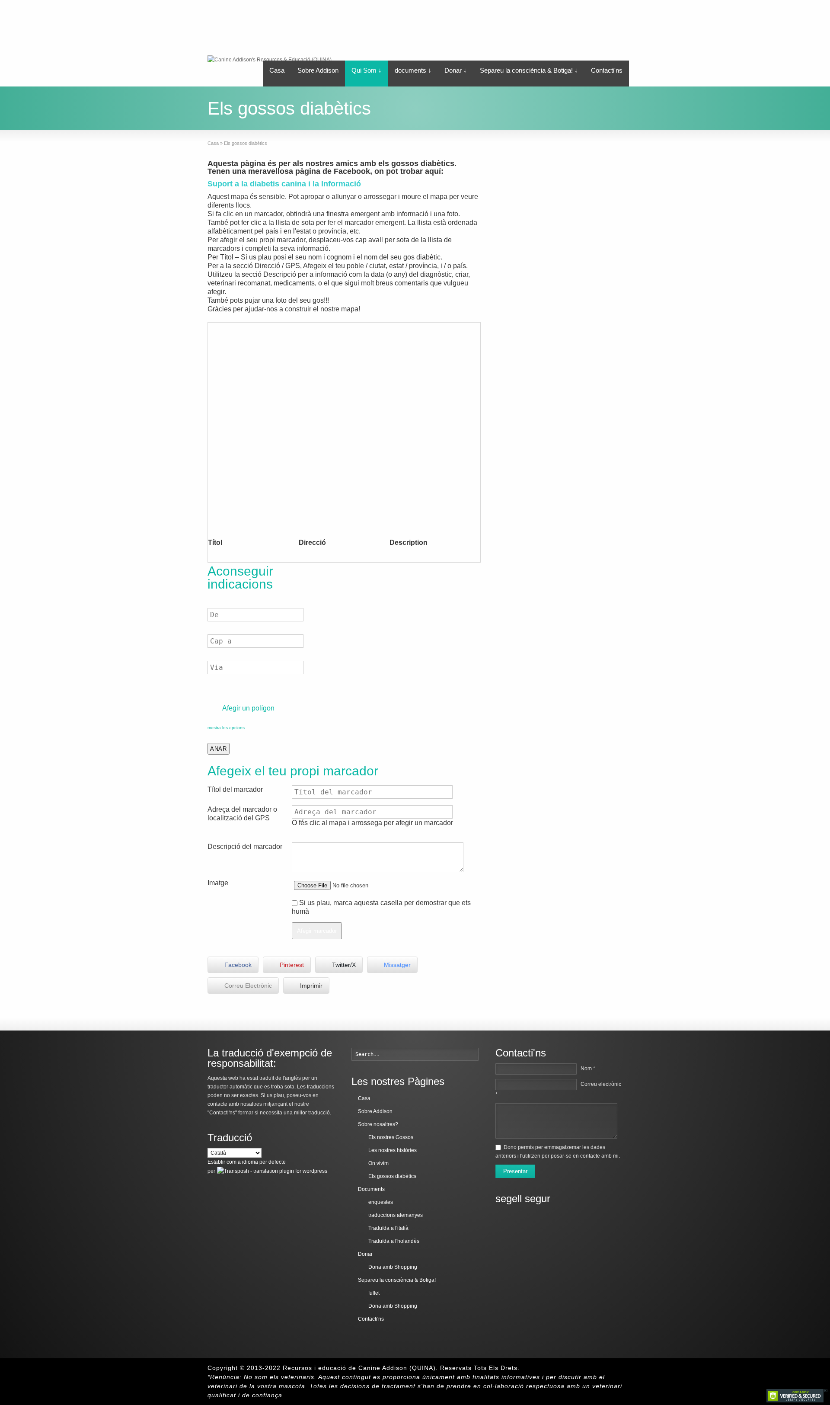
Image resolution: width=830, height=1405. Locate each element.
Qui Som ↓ (366, 70)
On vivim (378, 1163)
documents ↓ (413, 70)
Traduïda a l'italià (388, 1228)
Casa (276, 70)
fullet (374, 1293)
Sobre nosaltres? (378, 1124)
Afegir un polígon (248, 708)
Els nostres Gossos (390, 1137)
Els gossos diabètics (392, 1176)
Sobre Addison (317, 70)
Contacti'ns (606, 70)
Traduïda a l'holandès (393, 1241)
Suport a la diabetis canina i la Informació (284, 183)
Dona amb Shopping (392, 1267)
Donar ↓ (455, 70)
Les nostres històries (392, 1150)
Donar (365, 1254)
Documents (371, 1189)
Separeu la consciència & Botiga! (397, 1280)
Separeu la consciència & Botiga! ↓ (529, 70)
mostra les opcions (226, 727)
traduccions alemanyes (395, 1215)
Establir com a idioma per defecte (247, 1162)
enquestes (380, 1202)
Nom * (588, 1069)
